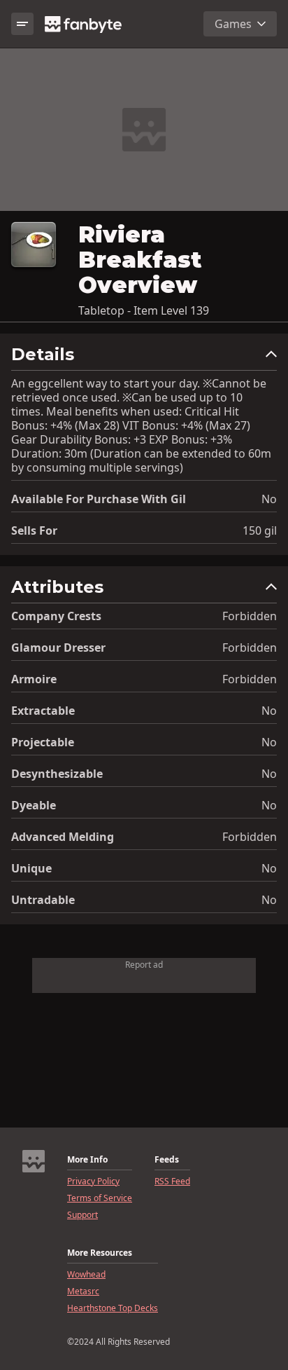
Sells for (34, 530)
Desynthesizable (57, 774)
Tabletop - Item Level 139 (143, 310)
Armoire (34, 679)
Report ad (144, 965)
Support (82, 1215)
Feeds (166, 1159)
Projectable (42, 742)
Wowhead (86, 1274)
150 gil (260, 530)
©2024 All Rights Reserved (118, 1342)
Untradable (43, 900)
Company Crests (56, 616)
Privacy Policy (93, 1181)
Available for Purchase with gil (98, 499)
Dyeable (33, 805)
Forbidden (249, 616)
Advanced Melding (62, 837)
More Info (87, 1159)
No (269, 499)
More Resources (99, 1253)
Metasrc (83, 1291)
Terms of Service (99, 1198)
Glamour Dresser (58, 648)
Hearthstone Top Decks (112, 1308)
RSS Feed (172, 1181)
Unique (31, 868)
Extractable (43, 711)
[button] (144, 358)
